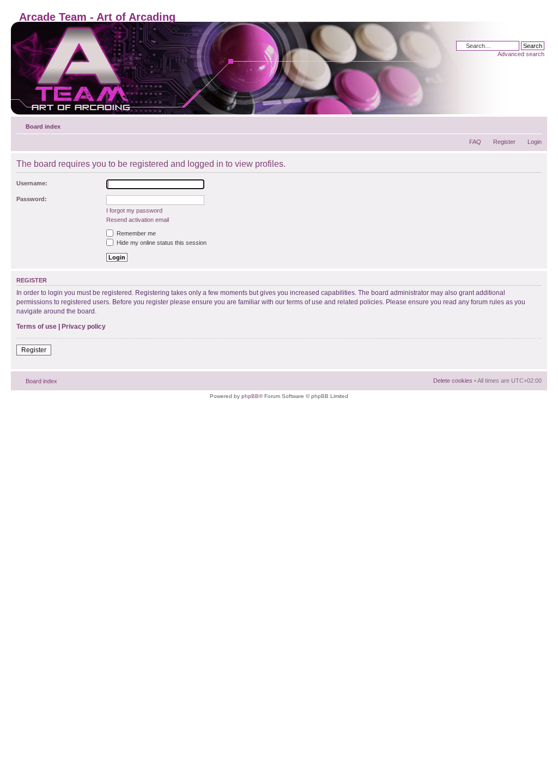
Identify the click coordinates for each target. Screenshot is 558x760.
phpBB (250, 396)
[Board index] (262, 68)
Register (504, 141)
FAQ (475, 141)
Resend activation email (137, 219)
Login (534, 141)
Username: (31, 183)
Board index (43, 126)
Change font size (534, 124)
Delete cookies (452, 380)
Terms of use (36, 326)
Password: (31, 199)
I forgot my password (134, 210)
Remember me (135, 233)
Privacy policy (84, 326)
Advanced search (521, 54)
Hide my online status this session (161, 242)
